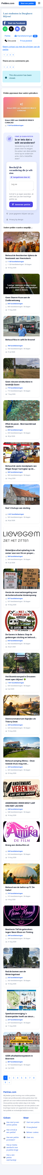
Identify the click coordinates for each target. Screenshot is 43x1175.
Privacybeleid (26, 40)
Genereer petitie (22, 204)
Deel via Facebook (16, 23)
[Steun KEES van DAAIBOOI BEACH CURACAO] (21, 112)
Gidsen (7, 1117)
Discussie (11, 40)
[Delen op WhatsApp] (5, 28)
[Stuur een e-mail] (17, 28)
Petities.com (7, 3)
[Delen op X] (11, 28)
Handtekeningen (26, 36)
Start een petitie (27, 3)
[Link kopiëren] (23, 28)
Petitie (7, 36)
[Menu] (39, 3)
